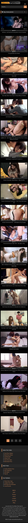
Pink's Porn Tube (8, 481)
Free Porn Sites (8, 459)
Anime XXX (7, 458)
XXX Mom (7, 472)
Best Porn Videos (8, 455)
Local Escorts (7, 486)
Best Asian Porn (8, 461)
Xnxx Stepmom (8, 470)
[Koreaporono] (11, 2)
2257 (14, 492)
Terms (14, 496)
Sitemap (14, 500)
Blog (14, 502)
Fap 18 (6, 473)
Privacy (14, 494)
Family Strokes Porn (9, 468)
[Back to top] (25, 516)
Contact (14, 498)
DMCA (14, 490)
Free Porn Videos (8, 453)
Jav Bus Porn (7, 456)
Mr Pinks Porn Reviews (10, 484)
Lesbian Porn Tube (9, 482)
